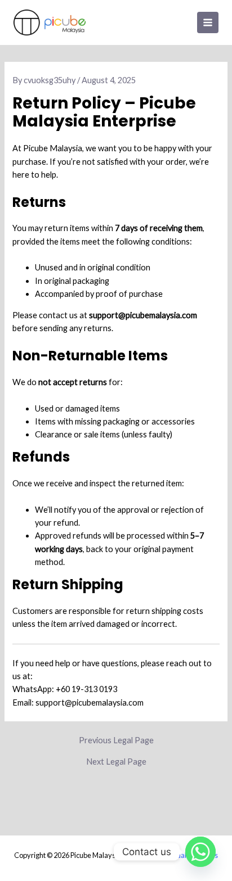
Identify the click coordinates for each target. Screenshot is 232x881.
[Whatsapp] (200, 852)
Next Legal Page (116, 762)
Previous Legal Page (116, 741)
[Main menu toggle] (207, 22)
